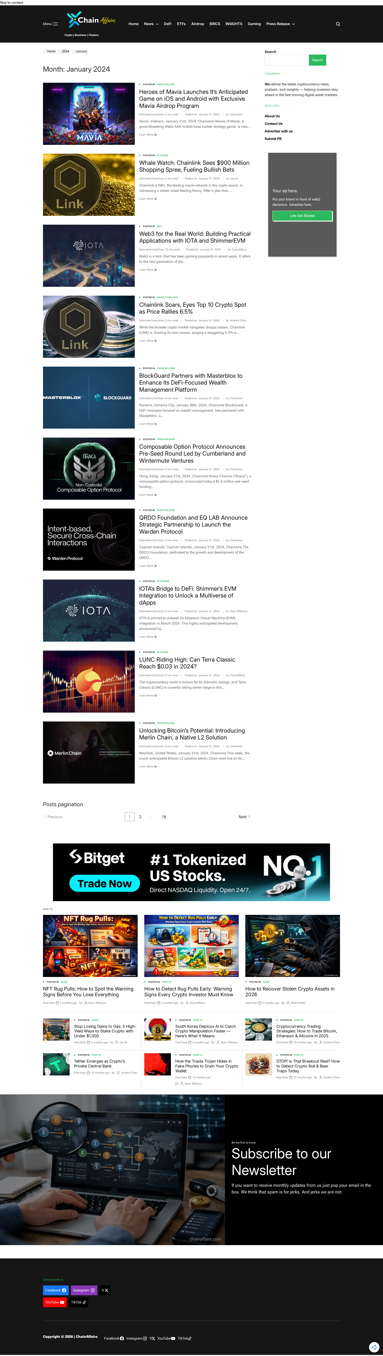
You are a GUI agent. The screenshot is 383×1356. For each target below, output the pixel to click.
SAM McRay (298, 1002)
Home (134, 24)
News (149, 24)
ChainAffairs (239, 249)
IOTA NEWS (163, 581)
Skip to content (11, 2)
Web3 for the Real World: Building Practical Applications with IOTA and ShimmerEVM (195, 237)
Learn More (146, 134)
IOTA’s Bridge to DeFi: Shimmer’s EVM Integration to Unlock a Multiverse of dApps (187, 595)
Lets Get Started (302, 216)
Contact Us (274, 124)
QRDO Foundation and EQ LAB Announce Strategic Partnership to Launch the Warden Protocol (193, 524)
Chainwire (236, 114)
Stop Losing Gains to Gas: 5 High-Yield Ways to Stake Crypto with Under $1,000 (105, 1031)
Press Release (278, 24)
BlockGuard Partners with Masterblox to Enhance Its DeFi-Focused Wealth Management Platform (190, 382)
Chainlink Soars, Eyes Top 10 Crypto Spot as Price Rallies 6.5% (192, 308)
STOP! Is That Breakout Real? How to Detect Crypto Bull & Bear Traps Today (308, 1066)
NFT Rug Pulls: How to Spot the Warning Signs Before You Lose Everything (88, 991)
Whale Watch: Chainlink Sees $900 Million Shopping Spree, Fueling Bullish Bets (194, 166)
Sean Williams (238, 611)
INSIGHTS (234, 24)
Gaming (254, 24)
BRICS (215, 24)
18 (164, 816)
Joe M (234, 178)
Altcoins (162, 155)
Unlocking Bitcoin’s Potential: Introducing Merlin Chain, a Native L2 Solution (192, 734)
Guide (64, 982)
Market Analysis (167, 297)
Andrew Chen (238, 320)
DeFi (168, 24)
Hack (266, 982)
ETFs (181, 24)
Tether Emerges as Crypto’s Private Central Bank (99, 1063)
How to (166, 982)
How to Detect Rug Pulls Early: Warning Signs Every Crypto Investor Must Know (188, 991)
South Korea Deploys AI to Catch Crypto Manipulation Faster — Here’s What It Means (205, 1031)
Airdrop (197, 24)
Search (270, 52)
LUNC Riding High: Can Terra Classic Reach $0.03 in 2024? (187, 663)
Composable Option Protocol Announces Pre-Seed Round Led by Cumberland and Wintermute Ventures (192, 453)
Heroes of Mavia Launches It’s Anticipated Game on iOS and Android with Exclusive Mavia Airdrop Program (193, 98)
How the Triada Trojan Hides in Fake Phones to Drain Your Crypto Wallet (206, 1066)
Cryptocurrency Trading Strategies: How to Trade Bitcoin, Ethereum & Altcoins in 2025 (306, 1031)
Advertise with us (279, 131)
